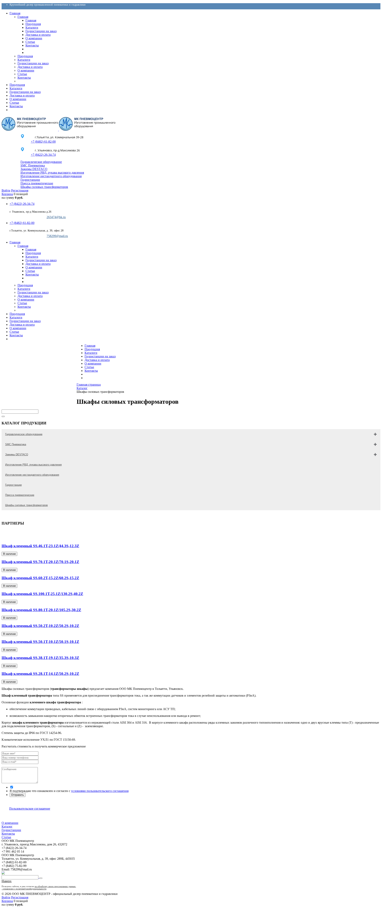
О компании (93, 363)
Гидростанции (30, 179)
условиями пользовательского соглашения (100, 791)
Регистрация (19, 190)
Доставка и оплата (97, 360)
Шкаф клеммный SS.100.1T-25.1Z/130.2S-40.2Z (42, 594)
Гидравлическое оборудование (41, 162)
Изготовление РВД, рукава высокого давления (52, 172)
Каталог (7, 826)
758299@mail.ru (57, 236)
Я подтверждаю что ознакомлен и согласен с (69, 791)
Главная (90, 345)
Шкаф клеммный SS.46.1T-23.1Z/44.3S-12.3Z (40, 546)
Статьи (89, 367)
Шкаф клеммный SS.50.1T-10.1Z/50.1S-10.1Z (40, 642)
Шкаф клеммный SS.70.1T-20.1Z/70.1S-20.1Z (40, 562)
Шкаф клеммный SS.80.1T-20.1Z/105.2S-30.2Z (41, 610)
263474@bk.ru (56, 217)
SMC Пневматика (32, 165)
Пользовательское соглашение (29, 808)
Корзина (7, 194)
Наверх (7, 881)
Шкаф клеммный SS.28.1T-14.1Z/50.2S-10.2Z (40, 674)
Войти (6, 190)
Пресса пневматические (36, 183)
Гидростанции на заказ (100, 356)
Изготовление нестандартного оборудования (51, 176)
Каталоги (91, 352)
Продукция (92, 349)
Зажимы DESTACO (33, 169)
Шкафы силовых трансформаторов (44, 187)
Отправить (17, 794)
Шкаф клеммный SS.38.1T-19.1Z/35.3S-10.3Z (40, 658)
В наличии (9, 553)
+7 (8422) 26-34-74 (43, 154)
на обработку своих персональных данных (55, 886)
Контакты (91, 370)
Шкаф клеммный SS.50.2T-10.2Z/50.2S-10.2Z (40, 626)
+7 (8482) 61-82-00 (43, 141)
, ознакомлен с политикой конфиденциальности (24, 889)
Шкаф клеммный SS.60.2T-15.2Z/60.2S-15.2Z (40, 578)
